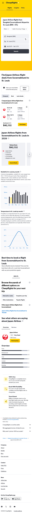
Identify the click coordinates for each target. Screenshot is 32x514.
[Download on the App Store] (16, 498)
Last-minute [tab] (20, 96)
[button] (3, 3)
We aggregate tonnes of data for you (13, 428)
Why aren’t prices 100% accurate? (13, 431)
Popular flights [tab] (20, 300)
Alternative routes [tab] (8, 295)
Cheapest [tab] (5, 96)
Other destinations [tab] (8, 300)
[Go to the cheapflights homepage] (12, 3)
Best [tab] (12, 96)
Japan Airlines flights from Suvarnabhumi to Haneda (14, 311)
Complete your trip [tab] (21, 295)
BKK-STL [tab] (16, 276)
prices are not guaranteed (12, 419)
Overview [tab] (6, 327)
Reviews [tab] (14, 327)
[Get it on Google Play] (5, 498)
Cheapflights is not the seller (11, 425)
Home (4, 438)
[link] (13, 163)
